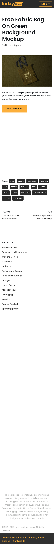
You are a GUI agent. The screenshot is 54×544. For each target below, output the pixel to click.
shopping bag (40, 192)
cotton (44, 181)
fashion (24, 187)
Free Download (14, 108)
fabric (14, 187)
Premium (6, 299)
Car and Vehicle (10, 256)
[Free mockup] (12, 4)
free (33, 187)
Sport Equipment (10, 308)
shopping (25, 192)
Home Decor (8, 285)
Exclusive (6, 266)
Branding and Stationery (14, 252)
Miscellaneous (9, 289)
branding (32, 181)
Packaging (7, 294)
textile (6, 198)
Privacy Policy (36, 537)
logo (5, 192)
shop (14, 192)
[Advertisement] (27, 144)
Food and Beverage (12, 275)
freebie (42, 187)
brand (21, 181)
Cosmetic (7, 261)
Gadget (6, 280)
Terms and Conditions (14, 537)
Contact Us (19, 541)
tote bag (18, 198)
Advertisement (10, 247)
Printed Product (10, 304)
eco (5, 187)
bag (12, 181)
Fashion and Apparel (11, 45)
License (6, 541)
